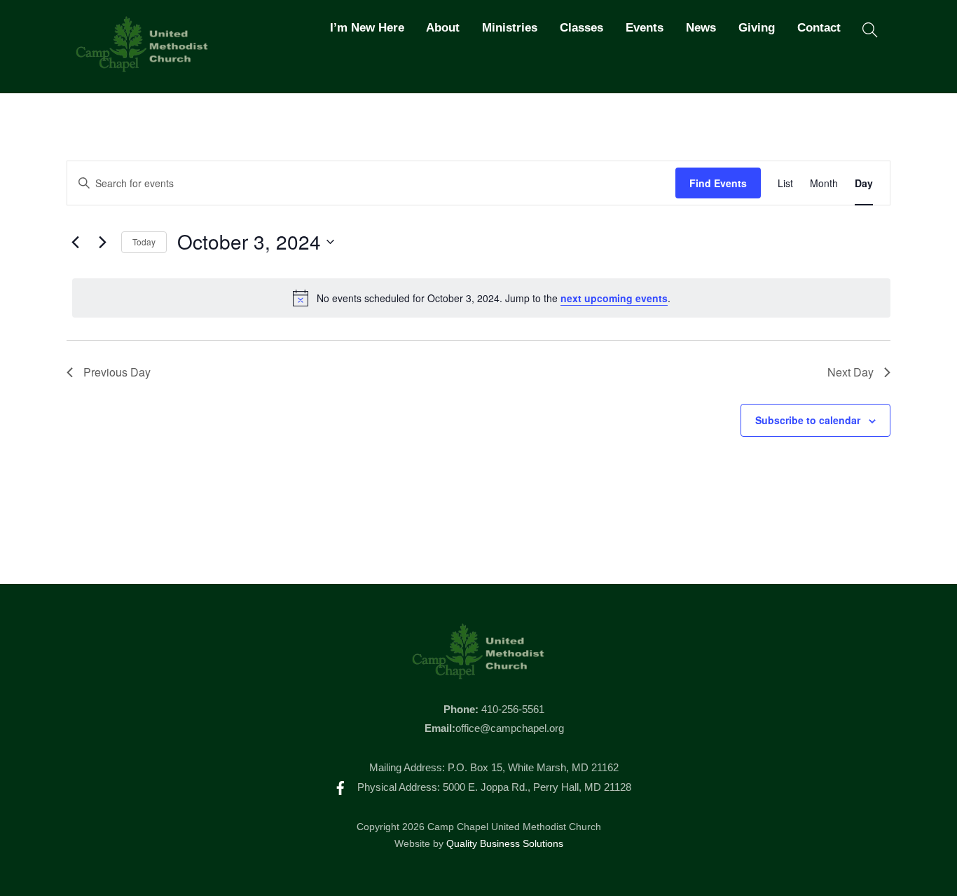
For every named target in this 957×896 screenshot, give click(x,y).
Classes (581, 27)
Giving (756, 27)
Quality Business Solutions (504, 844)
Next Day (850, 372)
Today (144, 241)
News (701, 27)
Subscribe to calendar (807, 420)
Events (644, 27)
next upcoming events (614, 298)
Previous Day (117, 372)
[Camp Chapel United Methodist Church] (142, 66)
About (443, 27)
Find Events (718, 183)
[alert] (481, 298)
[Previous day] (75, 241)
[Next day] (102, 241)
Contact (819, 27)
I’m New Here (367, 27)
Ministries (509, 27)
